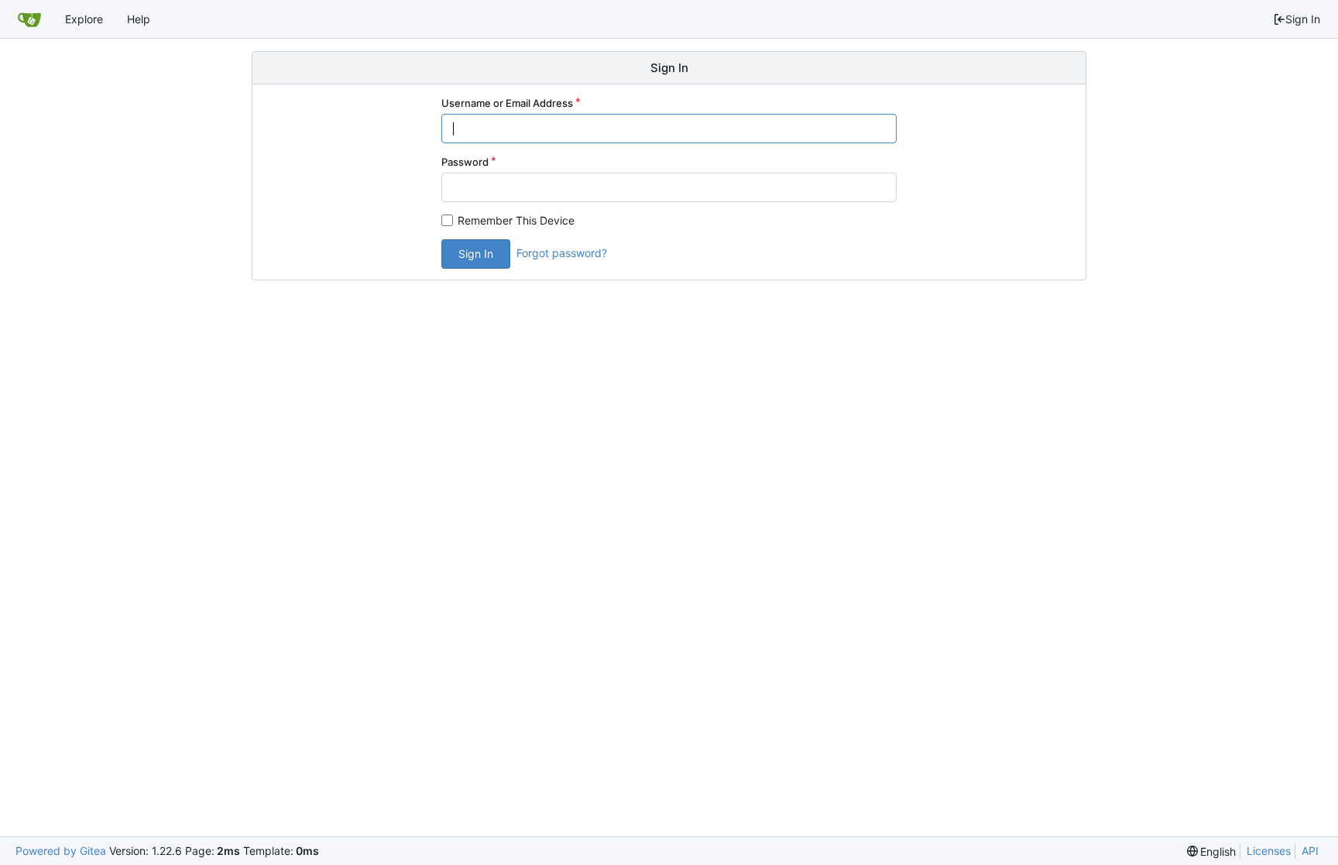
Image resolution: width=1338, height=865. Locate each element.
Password (465, 162)
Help (138, 19)
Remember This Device (516, 220)
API (1310, 850)
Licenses (1269, 850)
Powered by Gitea (60, 850)
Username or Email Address (507, 103)
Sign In (1302, 19)
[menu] (1212, 851)
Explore (84, 19)
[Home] (29, 19)
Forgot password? (561, 252)
